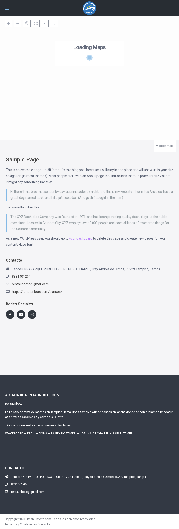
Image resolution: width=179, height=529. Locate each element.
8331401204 (21, 276)
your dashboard (80, 238)
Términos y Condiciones (21, 524)
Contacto (44, 524)
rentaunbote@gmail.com (30, 284)
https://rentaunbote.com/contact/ (37, 292)
